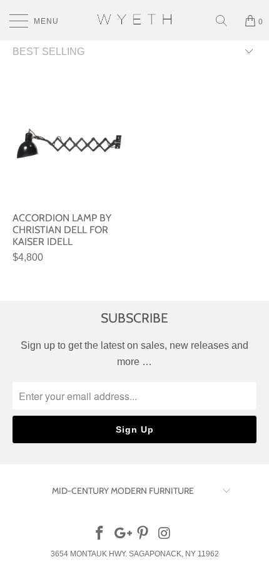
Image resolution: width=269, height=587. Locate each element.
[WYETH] (135, 20)
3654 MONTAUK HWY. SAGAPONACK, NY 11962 (135, 553)
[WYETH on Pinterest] (143, 534)
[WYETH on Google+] (121, 534)
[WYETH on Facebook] (100, 534)
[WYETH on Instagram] (165, 534)
